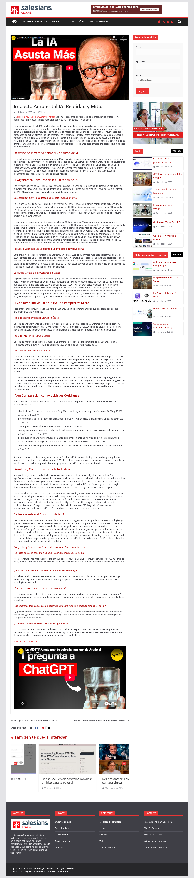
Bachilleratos (62, 828)
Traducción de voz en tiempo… (164, 191)
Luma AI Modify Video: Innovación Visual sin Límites (98, 720)
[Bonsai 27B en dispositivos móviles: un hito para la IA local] (39, 745)
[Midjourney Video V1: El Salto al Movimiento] (142, 282)
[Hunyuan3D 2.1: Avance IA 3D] (142, 313)
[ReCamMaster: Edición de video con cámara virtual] (100, 745)
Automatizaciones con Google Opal (165, 264)
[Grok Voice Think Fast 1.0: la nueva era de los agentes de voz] (142, 225)
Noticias (59, 847)
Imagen (56, 21)
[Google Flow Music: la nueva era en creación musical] (142, 240)
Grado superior (63, 841)
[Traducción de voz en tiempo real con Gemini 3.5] (142, 194)
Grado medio (62, 834)
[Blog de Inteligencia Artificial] (14, 21)
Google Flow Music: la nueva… (164, 237)
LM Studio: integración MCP (165, 294)
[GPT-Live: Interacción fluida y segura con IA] (142, 179)
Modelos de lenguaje (35, 21)
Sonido (69, 21)
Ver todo (177, 150)
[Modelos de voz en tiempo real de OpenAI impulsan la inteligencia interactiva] (142, 210)
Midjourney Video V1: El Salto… (166, 279)
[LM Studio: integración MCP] (142, 298)
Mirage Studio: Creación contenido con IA (35, 720)
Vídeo (82, 21)
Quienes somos (63, 821)
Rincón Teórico (99, 21)
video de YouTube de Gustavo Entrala (35, 116)
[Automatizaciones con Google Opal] (142, 267)
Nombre (140, 47)
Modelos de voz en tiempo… (163, 206)
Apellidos (140, 61)
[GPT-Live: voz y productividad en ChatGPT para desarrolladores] (142, 163)
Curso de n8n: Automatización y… (163, 325)
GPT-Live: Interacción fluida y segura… (167, 175)
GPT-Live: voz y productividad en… (163, 160)
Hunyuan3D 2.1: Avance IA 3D (167, 310)
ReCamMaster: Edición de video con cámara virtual (99, 781)
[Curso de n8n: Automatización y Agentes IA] (142, 329)
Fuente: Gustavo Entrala (26, 641)
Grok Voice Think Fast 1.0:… (168, 222)
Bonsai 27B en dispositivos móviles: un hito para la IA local (39, 781)
